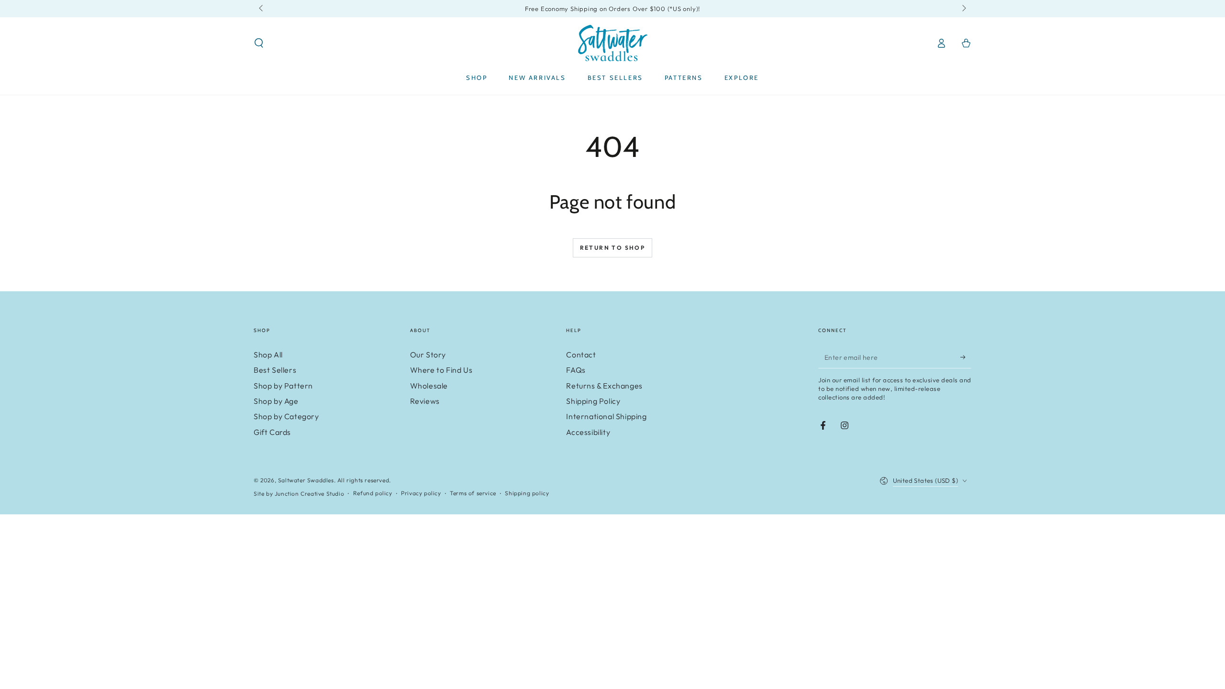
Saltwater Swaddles (306, 480)
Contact (581, 354)
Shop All (268, 354)
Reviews (425, 401)
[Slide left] (262, 8)
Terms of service (473, 493)
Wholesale (429, 385)
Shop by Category (286, 416)
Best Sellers (275, 370)
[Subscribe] (965, 357)
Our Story (428, 354)
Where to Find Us (441, 370)
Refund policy (372, 493)
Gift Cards (272, 432)
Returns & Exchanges (604, 385)
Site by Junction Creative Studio (299, 493)
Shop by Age (276, 401)
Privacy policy (421, 493)
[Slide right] (963, 8)
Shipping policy (527, 493)
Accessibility (588, 432)
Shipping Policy (593, 401)
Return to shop (613, 247)
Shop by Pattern (283, 385)
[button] (258, 43)
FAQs (575, 370)
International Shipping (606, 416)
